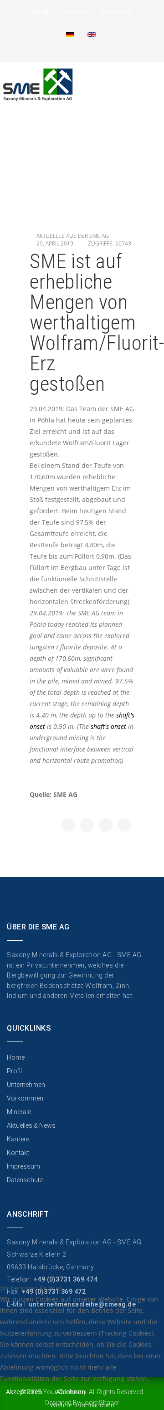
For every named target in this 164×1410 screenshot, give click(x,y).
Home (16, 1057)
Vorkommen (25, 1098)
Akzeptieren (24, 1391)
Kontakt (41, 12)
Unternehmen (26, 1084)
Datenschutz (117, 12)
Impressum (76, 12)
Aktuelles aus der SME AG (72, 236)
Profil (14, 1071)
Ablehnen (71, 1391)
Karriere (18, 1139)
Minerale (19, 1111)
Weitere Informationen (82, 1404)
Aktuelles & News (31, 1125)
